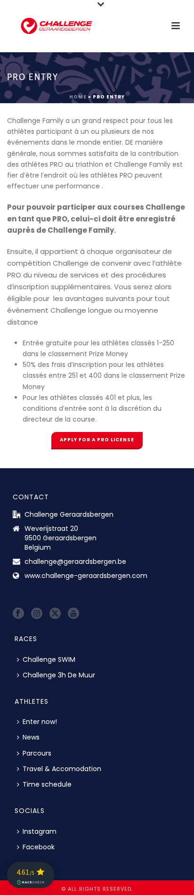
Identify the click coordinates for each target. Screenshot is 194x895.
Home (78, 96)
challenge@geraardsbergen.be (75, 561)
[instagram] (36, 614)
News (31, 737)
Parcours (37, 753)
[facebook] (18, 614)
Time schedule (47, 784)
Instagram (40, 831)
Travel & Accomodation (62, 768)
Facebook (39, 847)
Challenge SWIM (49, 659)
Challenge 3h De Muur (59, 675)
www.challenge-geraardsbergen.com (85, 575)
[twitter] (55, 614)
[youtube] (73, 614)
